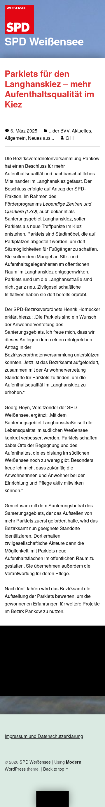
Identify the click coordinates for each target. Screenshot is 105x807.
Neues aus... (41, 138)
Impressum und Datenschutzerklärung (44, 736)
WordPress (15, 769)
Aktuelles (81, 130)
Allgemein (15, 138)
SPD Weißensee (44, 41)
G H (70, 138)
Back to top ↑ (56, 769)
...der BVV (59, 130)
